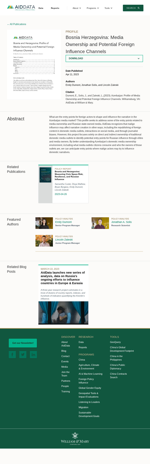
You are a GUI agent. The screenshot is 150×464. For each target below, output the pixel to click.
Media (64, 367)
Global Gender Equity (90, 388)
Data (41, 8)
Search (133, 8)
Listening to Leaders (89, 402)
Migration (83, 407)
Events (65, 361)
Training (65, 391)
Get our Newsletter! (23, 343)
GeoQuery (115, 342)
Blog (63, 351)
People (65, 386)
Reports (55, 8)
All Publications (16, 24)
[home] (21, 8)
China (82, 360)
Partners (65, 381)
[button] (77, 8)
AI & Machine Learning (90, 374)
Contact (65, 356)
